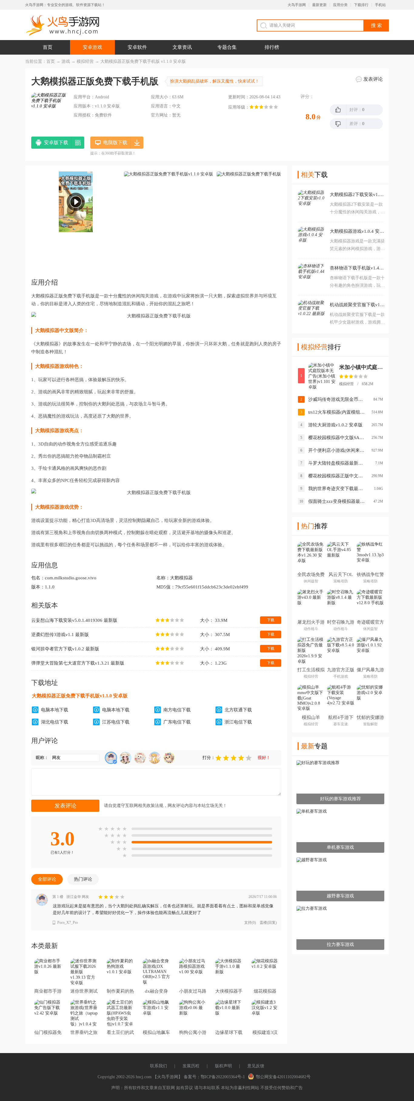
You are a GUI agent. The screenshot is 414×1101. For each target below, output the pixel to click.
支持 (250, 922)
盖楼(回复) (268, 922)
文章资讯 (182, 47)
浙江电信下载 (238, 722)
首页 (47, 47)
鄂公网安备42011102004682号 (283, 1077)
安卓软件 (137, 47)
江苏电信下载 (115, 722)
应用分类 (340, 5)
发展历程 (190, 1066)
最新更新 (319, 5)
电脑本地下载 (54, 709)
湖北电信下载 (54, 722)
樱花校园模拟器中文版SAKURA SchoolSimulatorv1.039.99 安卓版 (337, 437)
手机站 (380, 5)
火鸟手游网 (297, 5)
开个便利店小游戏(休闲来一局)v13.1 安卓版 (337, 450)
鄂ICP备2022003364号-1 (223, 1077)
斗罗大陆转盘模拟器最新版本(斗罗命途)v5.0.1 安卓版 (337, 463)
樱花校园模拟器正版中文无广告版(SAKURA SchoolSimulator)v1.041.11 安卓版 (337, 475)
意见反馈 (255, 1066)
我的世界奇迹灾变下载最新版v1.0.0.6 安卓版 (337, 488)
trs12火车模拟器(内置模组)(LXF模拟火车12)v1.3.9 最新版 (337, 412)
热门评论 (83, 879)
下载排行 (361, 5)
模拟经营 (85, 61)
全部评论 (47, 879)
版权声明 (223, 1066)
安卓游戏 (92, 47)
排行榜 (272, 47)
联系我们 (158, 1066)
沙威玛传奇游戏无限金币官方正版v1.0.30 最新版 (337, 399)
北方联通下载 (238, 709)
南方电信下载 (177, 709)
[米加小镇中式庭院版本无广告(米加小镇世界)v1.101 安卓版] (322, 376)
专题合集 (227, 47)
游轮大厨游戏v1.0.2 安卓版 (335, 424)
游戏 (66, 61)
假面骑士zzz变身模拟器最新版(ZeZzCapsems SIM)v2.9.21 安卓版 (337, 501)
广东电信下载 (177, 722)
